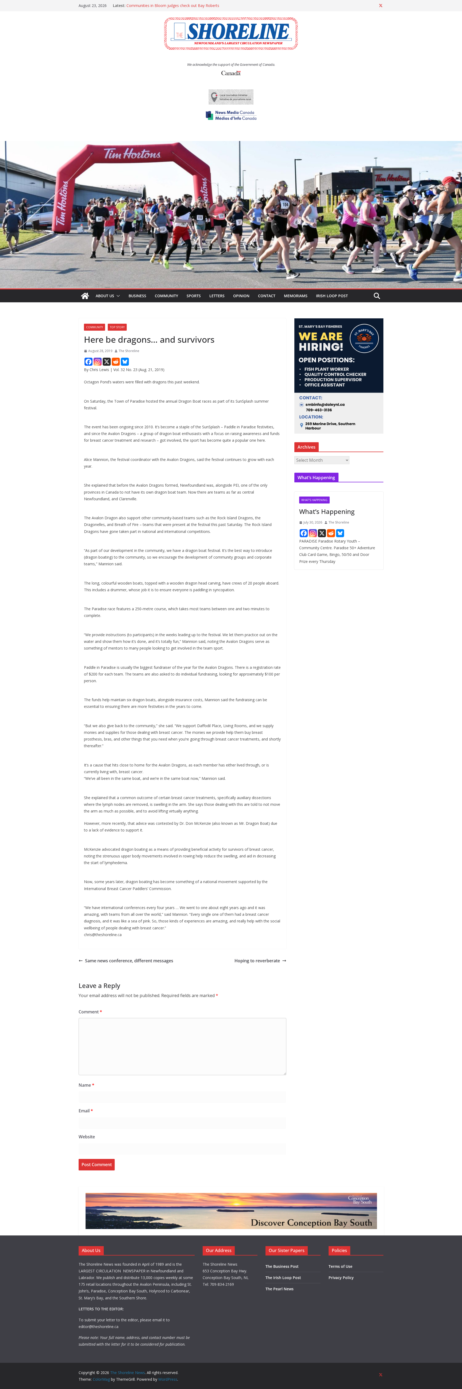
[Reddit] (116, 362)
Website (87, 1137)
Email (86, 1111)
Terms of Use (340, 1266)
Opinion (241, 295)
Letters (217, 295)
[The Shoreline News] (231, 145)
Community (166, 295)
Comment (90, 1012)
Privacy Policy (341, 1277)
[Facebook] (88, 362)
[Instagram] (98, 362)
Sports (194, 295)
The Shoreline (129, 351)
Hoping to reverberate (257, 961)
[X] (107, 362)
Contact (266, 295)
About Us (105, 295)
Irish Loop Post (332, 295)
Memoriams (295, 295)
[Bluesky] (125, 362)
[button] (117, 296)
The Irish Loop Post (283, 1277)
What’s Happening (327, 511)
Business (137, 295)
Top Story (117, 327)
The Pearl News (279, 1288)
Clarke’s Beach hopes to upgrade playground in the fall (173, 4)
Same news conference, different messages (129, 961)
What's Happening (314, 500)
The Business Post (282, 1266)
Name (86, 1085)
